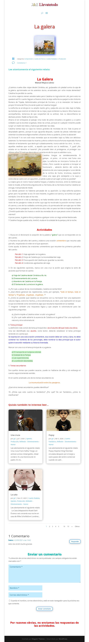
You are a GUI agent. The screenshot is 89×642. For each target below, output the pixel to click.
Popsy (51, 435)
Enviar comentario (44, 609)
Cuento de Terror (39, 59)
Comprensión (28, 59)
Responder (75, 541)
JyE (14, 439)
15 (68, 526)
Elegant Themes (38, 639)
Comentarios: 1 (21, 63)
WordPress (63, 639)
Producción (62, 59)
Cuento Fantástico (52, 59)
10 (64, 526)
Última (77, 526)
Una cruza (15, 435)
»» (72, 526)
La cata (14, 494)
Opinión (29, 439)
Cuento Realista (34, 498)
